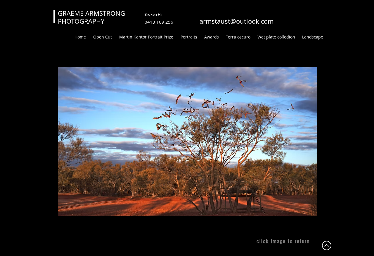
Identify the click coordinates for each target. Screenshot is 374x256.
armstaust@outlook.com (236, 21)
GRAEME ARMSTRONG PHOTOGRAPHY (115, 17)
